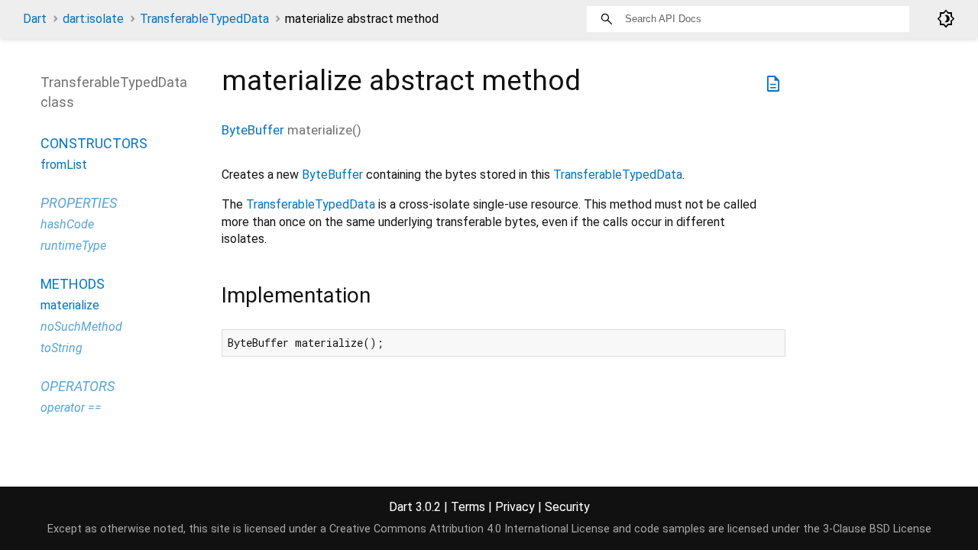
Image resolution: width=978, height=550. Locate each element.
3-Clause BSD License (877, 528)
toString (61, 348)
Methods (72, 284)
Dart (35, 18)
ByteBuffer (253, 130)
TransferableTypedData (204, 18)
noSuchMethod (81, 326)
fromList (63, 164)
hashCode (67, 224)
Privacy (515, 507)
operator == (71, 407)
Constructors (93, 143)
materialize (69, 305)
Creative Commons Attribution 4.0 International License (469, 528)
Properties (78, 203)
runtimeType (73, 245)
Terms (468, 507)
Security (567, 507)
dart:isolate (93, 18)
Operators (77, 386)
